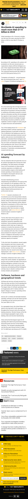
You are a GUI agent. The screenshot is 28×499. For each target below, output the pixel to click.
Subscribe (23, 478)
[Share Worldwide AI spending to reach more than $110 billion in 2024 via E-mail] (25, 22)
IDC (25, 81)
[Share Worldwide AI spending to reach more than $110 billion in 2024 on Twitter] (20, 22)
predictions (20, 338)
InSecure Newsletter (11, 454)
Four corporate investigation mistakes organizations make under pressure (13, 422)
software (4, 341)
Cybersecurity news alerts (12, 460)
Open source (8, 472)
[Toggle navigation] (26, 9)
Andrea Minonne (16, 210)
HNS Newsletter (9, 449)
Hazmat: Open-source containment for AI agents (13, 360)
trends (9, 341)
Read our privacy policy (9, 492)
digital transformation (10, 336)
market (13, 338)
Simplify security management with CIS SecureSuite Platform (13, 391)
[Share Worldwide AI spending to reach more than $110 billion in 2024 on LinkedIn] (22, 22)
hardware (4, 338)
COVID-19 (4, 195)
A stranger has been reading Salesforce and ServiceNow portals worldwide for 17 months (14, 428)
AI (2, 336)
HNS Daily (7, 444)
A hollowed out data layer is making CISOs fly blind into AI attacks (12, 406)
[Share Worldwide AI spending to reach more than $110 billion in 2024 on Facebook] (17, 22)
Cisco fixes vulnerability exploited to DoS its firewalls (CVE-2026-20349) (13, 417)
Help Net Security (7, 22)
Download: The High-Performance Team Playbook (13, 370)
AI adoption (21, 127)
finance (19, 336)
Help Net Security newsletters (11, 1)
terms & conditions (8, 483)
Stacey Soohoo (16, 251)
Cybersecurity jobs (10, 466)
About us (17, 492)
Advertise (22, 492)
